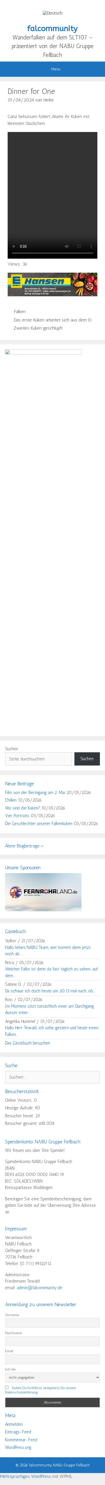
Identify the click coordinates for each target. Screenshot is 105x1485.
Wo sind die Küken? (22, 808)
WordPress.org (18, 1447)
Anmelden (14, 1424)
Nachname (13, 1333)
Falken (19, 311)
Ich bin (10, 1369)
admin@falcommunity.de (39, 1287)
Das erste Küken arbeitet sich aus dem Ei (52, 320)
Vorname (12, 1315)
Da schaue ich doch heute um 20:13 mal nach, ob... (50, 990)
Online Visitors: (19, 1100)
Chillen (11, 800)
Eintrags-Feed (18, 1431)
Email (9, 1351)
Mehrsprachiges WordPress (25, 1476)
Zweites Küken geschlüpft (38, 328)
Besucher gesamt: (22, 1123)
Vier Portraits (17, 815)
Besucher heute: (20, 1115)
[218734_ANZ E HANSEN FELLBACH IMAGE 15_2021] (52, 295)
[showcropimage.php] (43, 909)
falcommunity (52, 28)
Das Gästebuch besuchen (27, 1043)
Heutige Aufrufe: (20, 1107)
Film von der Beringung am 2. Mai (35, 792)
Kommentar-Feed (21, 1439)
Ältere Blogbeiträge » (24, 845)
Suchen (11, 748)
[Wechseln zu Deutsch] (52, 13)
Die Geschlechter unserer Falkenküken (38, 823)
